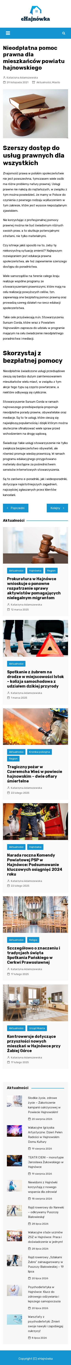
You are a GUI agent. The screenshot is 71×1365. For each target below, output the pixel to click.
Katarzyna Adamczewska (22, 77)
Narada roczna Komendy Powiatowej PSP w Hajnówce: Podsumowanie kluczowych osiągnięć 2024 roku (34, 865)
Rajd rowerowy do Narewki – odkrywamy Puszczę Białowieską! (46, 1212)
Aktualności (43, 82)
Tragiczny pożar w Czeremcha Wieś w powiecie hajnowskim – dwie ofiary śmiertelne (34, 773)
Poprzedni (17, 508)
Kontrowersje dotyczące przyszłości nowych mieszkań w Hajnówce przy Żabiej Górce (33, 1043)
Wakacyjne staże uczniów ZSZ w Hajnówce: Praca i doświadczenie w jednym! (45, 1237)
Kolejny (55, 508)
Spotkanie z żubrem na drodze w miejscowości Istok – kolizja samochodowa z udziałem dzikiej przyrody (35, 679)
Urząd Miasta (37, 1028)
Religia (33, 939)
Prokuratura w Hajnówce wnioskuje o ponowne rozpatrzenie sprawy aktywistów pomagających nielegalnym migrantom (34, 588)
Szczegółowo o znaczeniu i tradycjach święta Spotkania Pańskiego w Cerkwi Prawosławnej (33, 955)
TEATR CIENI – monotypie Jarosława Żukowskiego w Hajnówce (46, 1162)
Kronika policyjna (39, 751)
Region (51, 570)
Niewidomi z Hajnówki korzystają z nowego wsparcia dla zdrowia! (42, 1187)
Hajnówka (35, 570)
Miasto (56, 82)
